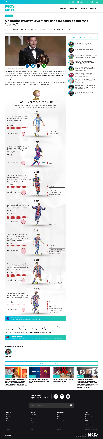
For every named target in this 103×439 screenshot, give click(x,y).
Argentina (33, 414)
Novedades (12, 2)
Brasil (32, 427)
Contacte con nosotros (81, 436)
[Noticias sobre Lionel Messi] (8, 352)
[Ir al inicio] (10, 8)
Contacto (9, 429)
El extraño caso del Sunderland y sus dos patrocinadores (85, 44)
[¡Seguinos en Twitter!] (92, 2)
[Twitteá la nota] (38, 66)
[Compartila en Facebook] (27, 66)
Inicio (7, 414)
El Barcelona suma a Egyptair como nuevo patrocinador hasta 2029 (39, 381)
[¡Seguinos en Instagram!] (97, 2)
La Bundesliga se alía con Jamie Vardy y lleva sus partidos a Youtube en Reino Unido (36, 338)
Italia (32, 423)
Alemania (33, 425)
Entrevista (41, 2)
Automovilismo (61, 420)
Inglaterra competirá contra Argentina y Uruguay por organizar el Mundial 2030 (85, 62)
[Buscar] (6, 2)
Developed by (8, 434)
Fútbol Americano (62, 427)
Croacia (33, 429)
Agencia (84, 8)
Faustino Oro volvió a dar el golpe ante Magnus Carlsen (63, 380)
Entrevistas (73, 8)
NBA (86, 420)
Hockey (59, 425)
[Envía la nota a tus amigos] (44, 66)
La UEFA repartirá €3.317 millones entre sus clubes (26, 319)
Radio (8, 420)
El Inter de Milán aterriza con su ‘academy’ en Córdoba (84, 93)
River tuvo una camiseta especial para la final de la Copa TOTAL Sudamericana (85, 81)
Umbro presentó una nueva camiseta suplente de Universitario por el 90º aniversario (85, 75)
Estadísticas (9, 425)
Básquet (18, 2)
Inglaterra (33, 416)
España (33, 418)
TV (56, 8)
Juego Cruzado (89, 427)
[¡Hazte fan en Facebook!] (87, 2)
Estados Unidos (35, 420)
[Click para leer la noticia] (71, 44)
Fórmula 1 (23, 2)
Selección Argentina (91, 429)
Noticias (63, 8)
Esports (59, 423)
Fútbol (59, 414)
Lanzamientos (30, 2)
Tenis (36, 2)
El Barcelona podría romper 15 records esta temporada (84, 50)
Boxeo (59, 429)
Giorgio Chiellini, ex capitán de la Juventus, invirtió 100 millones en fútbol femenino (85, 87)
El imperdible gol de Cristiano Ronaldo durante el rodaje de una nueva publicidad (85, 69)
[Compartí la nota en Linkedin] (33, 66)
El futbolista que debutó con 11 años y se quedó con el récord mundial (86, 56)
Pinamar (93, 8)
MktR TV (8, 418)
